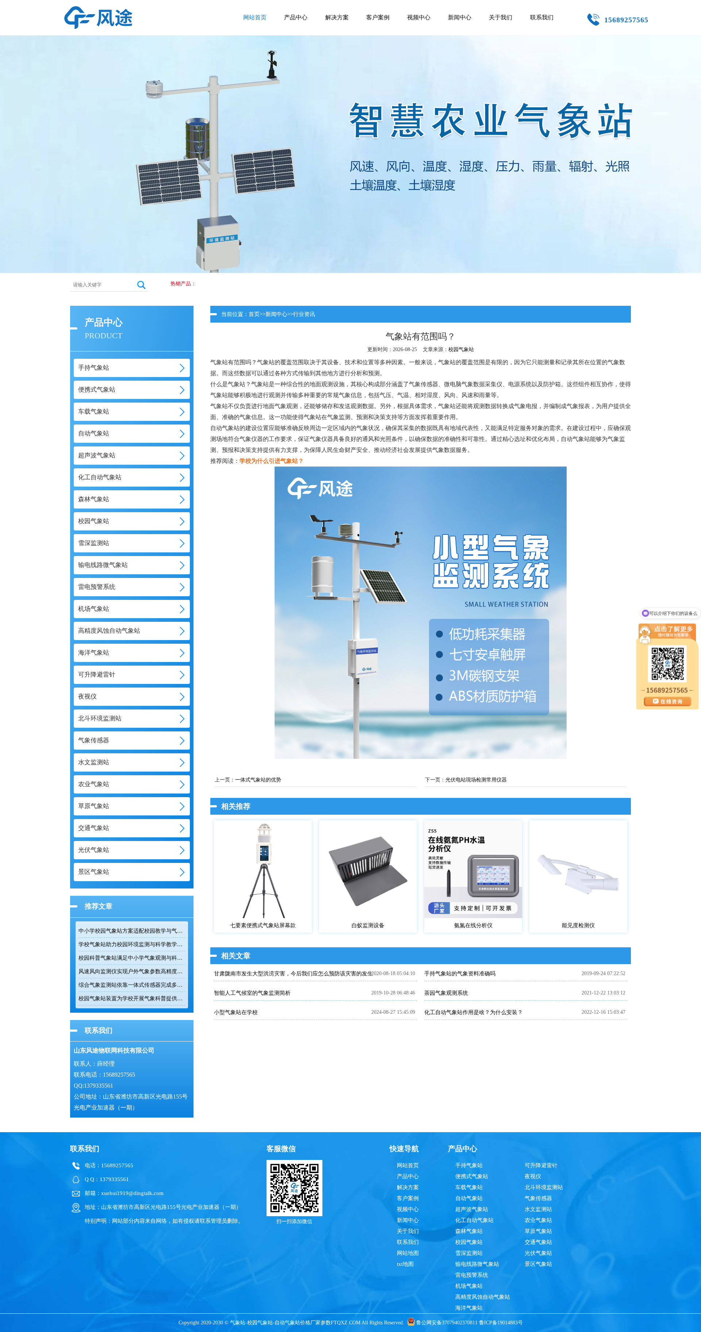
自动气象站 (469, 1198)
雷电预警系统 (471, 1275)
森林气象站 (469, 1231)
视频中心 (418, 17)
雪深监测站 (469, 1253)
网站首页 (255, 17)
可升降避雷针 (541, 1165)
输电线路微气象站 (477, 1264)
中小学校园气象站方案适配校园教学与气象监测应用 (131, 931)
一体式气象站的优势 (258, 780)
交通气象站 (538, 1242)
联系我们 (541, 17)
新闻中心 (459, 17)
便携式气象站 (471, 1176)
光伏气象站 (538, 1253)
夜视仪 (533, 1176)
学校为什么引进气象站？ (272, 461)
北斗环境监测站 (544, 1187)
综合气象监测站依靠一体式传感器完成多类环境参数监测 (131, 985)
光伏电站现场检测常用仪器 (476, 780)
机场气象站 (469, 1286)
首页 (254, 314)
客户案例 (378, 17)
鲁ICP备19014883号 (501, 1322)
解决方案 (337, 17)
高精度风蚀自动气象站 (482, 1297)
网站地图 (408, 1253)
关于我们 (500, 17)
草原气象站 (538, 1231)
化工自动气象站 (474, 1220)
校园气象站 (461, 349)
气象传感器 (538, 1198)
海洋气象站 (469, 1308)
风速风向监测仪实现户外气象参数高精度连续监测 (131, 971)
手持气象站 (469, 1165)
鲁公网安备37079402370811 (447, 1322)
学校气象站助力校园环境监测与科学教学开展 (131, 944)
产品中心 (295, 17)
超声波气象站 (471, 1209)
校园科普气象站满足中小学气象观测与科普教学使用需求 (131, 958)
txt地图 (405, 1264)
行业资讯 (304, 314)
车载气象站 (469, 1187)
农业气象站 (538, 1220)
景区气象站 (538, 1264)
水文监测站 (538, 1209)
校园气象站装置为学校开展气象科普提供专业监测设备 (131, 998)
